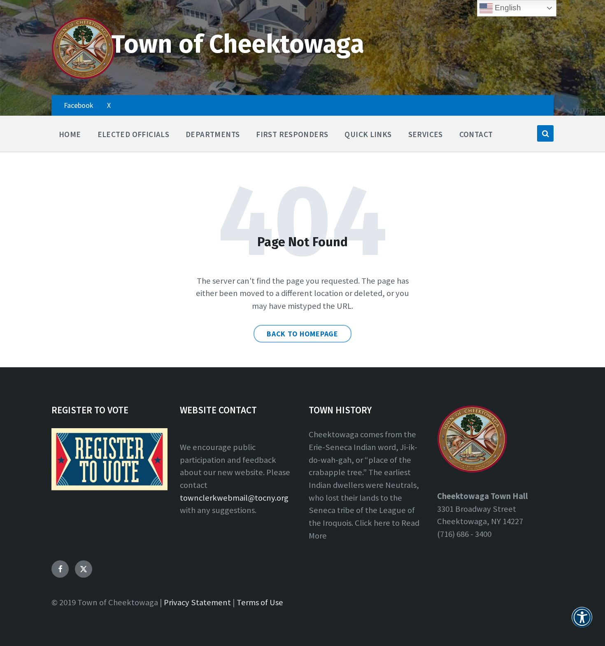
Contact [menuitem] (476, 134)
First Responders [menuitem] (292, 134)
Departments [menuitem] (213, 134)
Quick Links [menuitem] (367, 134)
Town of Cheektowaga (237, 44)
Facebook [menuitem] (78, 105)
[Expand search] (545, 133)
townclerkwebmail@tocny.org (234, 497)
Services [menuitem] (425, 134)
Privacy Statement (197, 602)
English (507, 7)
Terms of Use (260, 602)
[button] (582, 622)
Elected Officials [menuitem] (134, 134)
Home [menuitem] (70, 134)
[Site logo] (83, 77)
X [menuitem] (109, 105)
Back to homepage (302, 333)
